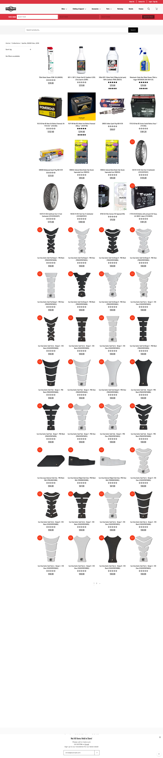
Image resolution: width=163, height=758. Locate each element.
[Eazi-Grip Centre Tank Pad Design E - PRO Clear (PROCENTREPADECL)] (51, 285)
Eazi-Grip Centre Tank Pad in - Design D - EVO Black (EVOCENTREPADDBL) (51, 523)
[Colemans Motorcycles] (11, 8)
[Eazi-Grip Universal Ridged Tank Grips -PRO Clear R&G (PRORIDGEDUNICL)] (112, 461)
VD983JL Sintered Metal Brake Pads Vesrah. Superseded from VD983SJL (81, 171)
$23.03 (51, 175)
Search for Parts (148, 17)
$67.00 (81, 485)
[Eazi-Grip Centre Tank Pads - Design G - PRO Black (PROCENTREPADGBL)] (143, 417)
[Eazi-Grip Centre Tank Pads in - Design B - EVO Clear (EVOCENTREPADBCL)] (82, 549)
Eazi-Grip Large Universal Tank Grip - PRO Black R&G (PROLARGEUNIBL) (50, 479)
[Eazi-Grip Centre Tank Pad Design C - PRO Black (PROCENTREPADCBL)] (51, 241)
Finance (141, 9)
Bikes (63, 9)
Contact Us (142, 1)
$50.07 (112, 129)
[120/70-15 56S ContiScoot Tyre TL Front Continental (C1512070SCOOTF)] (51, 197)
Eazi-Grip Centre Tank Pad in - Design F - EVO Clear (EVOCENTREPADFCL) (112, 523)
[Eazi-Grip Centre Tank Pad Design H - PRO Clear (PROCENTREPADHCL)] (112, 285)
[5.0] (112, 88)
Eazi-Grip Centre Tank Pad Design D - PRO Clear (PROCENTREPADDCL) (143, 259)
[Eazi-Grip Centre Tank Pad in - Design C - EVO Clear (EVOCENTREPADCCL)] (143, 285)
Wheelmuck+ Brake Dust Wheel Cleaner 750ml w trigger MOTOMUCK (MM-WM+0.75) (143, 78)
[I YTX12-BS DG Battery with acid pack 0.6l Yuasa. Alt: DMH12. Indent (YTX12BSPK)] (143, 197)
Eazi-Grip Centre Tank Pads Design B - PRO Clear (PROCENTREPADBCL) (112, 391)
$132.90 (51, 131)
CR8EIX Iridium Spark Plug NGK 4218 (112, 123)
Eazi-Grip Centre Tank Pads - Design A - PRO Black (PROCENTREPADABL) (50, 391)
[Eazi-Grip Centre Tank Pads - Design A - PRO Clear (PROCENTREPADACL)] (82, 373)
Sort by (9, 49)
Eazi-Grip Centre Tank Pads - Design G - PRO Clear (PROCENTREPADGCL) (112, 435)
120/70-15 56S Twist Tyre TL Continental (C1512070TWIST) (143, 171)
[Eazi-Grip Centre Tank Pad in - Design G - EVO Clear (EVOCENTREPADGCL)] (143, 549)
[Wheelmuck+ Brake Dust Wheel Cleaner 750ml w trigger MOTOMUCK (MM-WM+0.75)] (143, 60)
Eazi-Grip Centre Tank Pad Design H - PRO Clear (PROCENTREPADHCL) (112, 303)
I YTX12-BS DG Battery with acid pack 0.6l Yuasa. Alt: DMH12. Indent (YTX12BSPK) (143, 215)
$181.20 (143, 131)
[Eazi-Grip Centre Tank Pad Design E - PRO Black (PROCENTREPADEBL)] (143, 329)
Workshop (120, 9)
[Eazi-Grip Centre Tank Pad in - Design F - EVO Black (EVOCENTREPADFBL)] (82, 505)
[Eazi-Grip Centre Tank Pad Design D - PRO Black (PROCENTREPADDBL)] (112, 241)
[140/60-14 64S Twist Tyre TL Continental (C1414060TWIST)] (82, 197)
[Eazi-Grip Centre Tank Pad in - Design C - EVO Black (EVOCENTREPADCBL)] (51, 329)
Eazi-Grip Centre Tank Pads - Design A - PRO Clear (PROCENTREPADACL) (82, 391)
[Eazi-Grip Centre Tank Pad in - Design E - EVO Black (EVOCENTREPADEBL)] (82, 329)
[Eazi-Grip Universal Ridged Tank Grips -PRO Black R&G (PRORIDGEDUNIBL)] (82, 461)
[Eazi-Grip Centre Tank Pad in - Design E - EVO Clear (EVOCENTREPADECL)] (112, 329)
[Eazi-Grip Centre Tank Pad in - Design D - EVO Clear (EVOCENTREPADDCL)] (143, 461)
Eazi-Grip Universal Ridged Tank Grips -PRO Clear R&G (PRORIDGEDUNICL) (112, 479)
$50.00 (51, 265)
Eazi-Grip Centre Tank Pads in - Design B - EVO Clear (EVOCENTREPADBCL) (82, 567)
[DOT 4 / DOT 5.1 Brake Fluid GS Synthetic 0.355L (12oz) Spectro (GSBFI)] (82, 60)
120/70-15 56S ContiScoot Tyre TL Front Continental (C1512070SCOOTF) (51, 215)
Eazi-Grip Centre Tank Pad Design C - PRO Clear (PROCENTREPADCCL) (81, 259)
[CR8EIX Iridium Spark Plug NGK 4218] (112, 106)
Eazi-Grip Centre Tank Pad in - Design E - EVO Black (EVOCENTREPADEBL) (81, 347)
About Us (131, 1)
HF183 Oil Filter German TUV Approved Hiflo (112, 214)
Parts (107, 9)
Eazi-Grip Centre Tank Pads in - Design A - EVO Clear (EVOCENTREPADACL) (51, 567)
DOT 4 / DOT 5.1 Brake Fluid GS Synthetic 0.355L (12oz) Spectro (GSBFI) (81, 78)
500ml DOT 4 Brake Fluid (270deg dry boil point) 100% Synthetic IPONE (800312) (112, 78)
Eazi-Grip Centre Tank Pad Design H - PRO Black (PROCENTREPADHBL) (81, 303)
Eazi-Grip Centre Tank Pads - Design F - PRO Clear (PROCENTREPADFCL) (82, 435)
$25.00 (81, 85)
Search (133, 30)
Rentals (131, 9)
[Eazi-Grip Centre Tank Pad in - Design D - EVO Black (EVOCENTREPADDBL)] (51, 505)
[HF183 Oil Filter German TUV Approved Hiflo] (112, 197)
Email (87, 744)
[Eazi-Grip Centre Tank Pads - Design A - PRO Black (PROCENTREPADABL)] (51, 373)
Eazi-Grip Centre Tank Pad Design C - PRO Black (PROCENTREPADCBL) (50, 259)
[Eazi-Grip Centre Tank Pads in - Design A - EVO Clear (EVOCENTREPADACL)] (51, 549)
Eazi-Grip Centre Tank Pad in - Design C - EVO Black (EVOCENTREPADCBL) (51, 347)
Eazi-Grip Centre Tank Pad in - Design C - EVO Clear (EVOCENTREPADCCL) (143, 303)
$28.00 (51, 83)
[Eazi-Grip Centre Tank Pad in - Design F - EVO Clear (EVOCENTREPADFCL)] (112, 505)
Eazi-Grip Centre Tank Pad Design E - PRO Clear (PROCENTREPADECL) (51, 303)
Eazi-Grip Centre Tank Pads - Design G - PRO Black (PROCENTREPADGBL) (143, 435)
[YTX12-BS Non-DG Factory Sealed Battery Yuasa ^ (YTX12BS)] (143, 106)
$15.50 (112, 219)
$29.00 (143, 85)
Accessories (95, 9)
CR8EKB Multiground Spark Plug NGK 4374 (51, 170)
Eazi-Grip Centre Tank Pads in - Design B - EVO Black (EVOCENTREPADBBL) (113, 567)
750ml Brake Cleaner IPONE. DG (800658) (51, 77)
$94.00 (51, 485)
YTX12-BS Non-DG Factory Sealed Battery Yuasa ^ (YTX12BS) (143, 124)
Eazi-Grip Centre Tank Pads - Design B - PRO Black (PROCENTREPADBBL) (143, 391)
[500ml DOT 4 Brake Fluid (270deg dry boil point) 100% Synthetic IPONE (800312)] (112, 60)
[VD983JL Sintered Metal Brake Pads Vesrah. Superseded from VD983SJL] (82, 153)
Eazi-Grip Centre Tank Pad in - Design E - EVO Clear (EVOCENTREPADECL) (112, 347)
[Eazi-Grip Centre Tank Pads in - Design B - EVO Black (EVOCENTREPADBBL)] (112, 549)
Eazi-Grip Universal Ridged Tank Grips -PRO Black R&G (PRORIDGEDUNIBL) (82, 479)
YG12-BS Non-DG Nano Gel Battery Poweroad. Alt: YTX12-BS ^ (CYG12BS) (51, 124)
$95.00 (81, 177)
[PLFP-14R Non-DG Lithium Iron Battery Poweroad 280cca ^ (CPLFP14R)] (82, 106)
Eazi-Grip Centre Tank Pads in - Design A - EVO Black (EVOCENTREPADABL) (143, 523)
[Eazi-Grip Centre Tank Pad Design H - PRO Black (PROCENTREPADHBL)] (82, 285)
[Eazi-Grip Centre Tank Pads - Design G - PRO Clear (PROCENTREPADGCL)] (112, 417)
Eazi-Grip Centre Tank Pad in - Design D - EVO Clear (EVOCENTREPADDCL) (143, 479)
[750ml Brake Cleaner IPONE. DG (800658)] (51, 60)
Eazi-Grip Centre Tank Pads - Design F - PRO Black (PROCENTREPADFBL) (51, 435)
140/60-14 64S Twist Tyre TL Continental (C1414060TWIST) (81, 215)
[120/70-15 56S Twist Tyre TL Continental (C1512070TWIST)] (143, 153)
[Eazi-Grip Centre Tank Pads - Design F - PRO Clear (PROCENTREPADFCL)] (82, 417)
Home (8, 43)
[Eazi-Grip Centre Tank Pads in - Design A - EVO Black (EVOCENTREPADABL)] (143, 505)
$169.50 (82, 221)
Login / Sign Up (153, 1)
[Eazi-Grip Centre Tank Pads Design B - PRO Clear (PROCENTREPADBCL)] (112, 373)
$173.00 (51, 221)
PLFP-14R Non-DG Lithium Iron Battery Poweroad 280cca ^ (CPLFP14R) (81, 124)
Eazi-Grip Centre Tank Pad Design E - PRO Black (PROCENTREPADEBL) (143, 347)
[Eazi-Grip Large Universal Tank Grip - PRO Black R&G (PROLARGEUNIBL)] (51, 461)
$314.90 (81, 131)
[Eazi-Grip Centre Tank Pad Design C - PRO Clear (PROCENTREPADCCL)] (82, 241)
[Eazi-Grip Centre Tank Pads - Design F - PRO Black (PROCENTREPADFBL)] (51, 417)
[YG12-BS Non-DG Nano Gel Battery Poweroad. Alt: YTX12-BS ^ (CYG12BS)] (51, 106)
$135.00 (143, 177)
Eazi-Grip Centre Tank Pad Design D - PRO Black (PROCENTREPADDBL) (112, 259)
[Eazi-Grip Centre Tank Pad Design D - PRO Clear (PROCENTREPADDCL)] (143, 241)
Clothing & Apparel (78, 9)
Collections (16, 43)
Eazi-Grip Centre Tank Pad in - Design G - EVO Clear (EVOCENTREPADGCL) (143, 567)
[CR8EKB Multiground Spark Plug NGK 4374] (51, 153)
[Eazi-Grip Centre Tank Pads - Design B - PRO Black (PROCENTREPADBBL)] (143, 373)
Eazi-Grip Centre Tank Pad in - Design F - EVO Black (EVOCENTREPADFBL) (81, 523)
